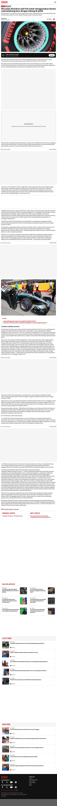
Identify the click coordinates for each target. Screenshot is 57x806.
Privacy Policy (32, 781)
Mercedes (16, 509)
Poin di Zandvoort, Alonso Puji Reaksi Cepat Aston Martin (24, 756)
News (9, 6)
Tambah (52, 55)
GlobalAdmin (4, 18)
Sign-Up (30, 785)
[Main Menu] (55, 2)
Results (34, 587)
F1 (6, 6)
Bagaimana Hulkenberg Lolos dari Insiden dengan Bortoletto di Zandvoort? (28, 738)
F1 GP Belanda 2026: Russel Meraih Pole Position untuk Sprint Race (10, 610)
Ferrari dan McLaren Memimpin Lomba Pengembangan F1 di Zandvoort (37, 611)
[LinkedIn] (16, 782)
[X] (7, 782)
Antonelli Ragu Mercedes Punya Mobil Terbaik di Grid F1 (20, 321)
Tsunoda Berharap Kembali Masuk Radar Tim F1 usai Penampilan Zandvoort (28, 670)
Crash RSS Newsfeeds (33, 779)
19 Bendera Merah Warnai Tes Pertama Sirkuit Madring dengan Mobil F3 (27, 643)
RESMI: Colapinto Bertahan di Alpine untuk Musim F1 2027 (24, 652)
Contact (30, 778)
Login (30, 783)
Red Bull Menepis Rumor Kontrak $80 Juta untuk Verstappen (24, 729)
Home (3, 6)
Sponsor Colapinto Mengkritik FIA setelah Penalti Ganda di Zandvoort (27, 765)
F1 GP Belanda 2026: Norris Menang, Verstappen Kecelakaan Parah (38, 591)
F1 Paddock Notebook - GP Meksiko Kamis (12, 516)
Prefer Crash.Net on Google (12, 54)
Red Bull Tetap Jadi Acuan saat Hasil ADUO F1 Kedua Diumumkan (25, 679)
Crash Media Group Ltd (8, 790)
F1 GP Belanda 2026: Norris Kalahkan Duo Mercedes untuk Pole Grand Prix (9, 601)
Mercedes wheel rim (9, 509)
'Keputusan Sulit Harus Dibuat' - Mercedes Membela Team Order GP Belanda (10, 591)
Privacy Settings (32, 782)
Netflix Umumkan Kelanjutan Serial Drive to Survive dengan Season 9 (26, 747)
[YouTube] (11, 782)
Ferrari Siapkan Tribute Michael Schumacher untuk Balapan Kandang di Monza (29, 661)
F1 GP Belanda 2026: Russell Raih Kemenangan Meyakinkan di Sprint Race (38, 601)
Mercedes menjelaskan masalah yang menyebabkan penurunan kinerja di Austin (40, 516)
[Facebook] (2, 782)
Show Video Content (28, 123)
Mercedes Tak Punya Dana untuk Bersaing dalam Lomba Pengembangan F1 (25, 323)
